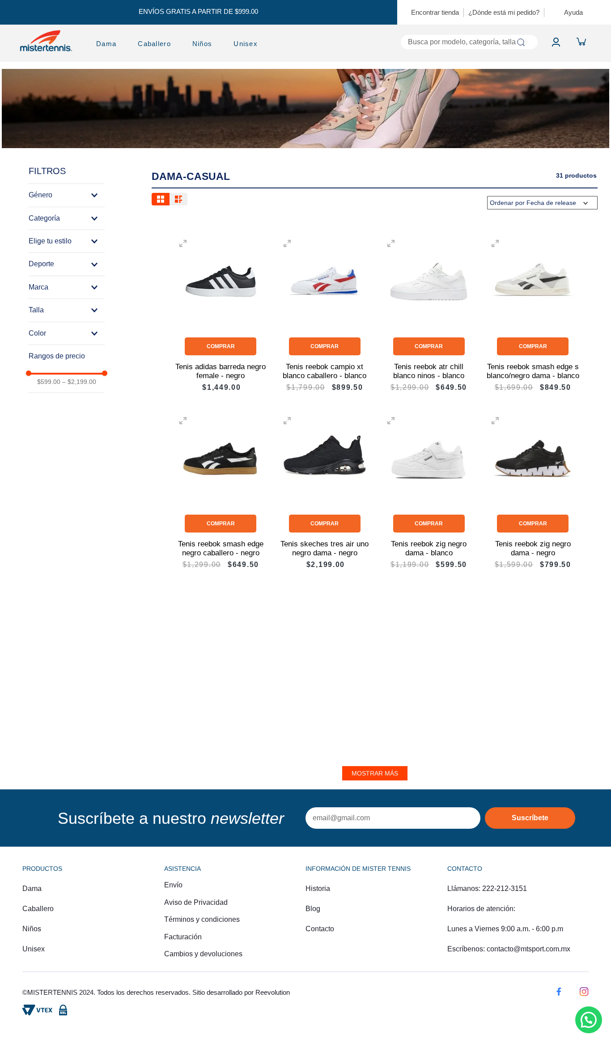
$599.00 (48, 381)
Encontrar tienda (435, 12)
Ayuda (573, 12)
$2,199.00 (79, 381)
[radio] (161, 199)
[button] (67, 195)
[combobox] (409, 42)
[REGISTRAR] (530, 818)
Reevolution (272, 992)
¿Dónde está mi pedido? (503, 12)
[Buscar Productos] (521, 42)
